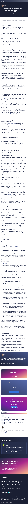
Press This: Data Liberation (9, 426)
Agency (3, 479)
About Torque (3, 488)
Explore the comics (14, 391)
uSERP (12, 356)
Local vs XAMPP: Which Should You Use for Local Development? (13, 416)
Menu (25, 1)
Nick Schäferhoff (6, 417)
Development (3, 13)
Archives (8, 479)
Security (23, 482)
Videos (18, 484)
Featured (3, 482)
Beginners (13, 479)
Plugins (18, 482)
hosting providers (5, 154)
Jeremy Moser (6, 6)
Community (4, 481)
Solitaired (9, 194)
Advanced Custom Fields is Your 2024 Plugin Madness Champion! (14, 431)
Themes (3, 484)
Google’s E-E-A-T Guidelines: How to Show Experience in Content (14, 423)
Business (19, 479)
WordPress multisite (5, 98)
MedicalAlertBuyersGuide (11, 123)
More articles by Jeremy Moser (8, 363)
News (8, 482)
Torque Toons (13, 484)
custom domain (14, 298)
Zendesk (10, 115)
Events (21, 481)
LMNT (2, 123)
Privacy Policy (18, 488)
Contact (13, 488)
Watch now (14, 407)
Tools (7, 484)
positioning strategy (15, 246)
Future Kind (12, 113)
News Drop (12, 482)
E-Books (17, 481)
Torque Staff (6, 432)
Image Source (4, 47)
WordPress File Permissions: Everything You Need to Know (15, 419)
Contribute (9, 488)
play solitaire (7, 445)
